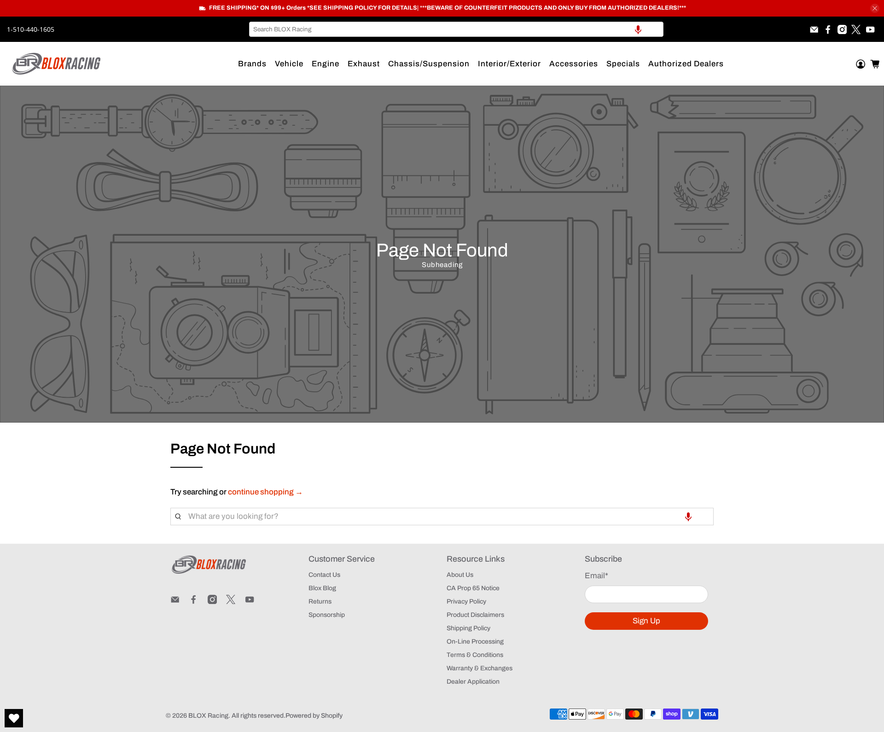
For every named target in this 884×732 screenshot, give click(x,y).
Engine (325, 63)
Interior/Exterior (509, 63)
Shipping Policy (468, 628)
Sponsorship (326, 614)
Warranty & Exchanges (479, 668)
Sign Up (646, 620)
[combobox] (456, 29)
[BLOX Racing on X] (856, 29)
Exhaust (364, 63)
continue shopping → (265, 492)
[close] (874, 8)
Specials (623, 63)
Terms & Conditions (475, 654)
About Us (460, 574)
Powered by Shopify (314, 715)
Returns (320, 601)
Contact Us (324, 574)
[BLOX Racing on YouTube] (870, 29)
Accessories (573, 63)
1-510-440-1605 (30, 29)
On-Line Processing (475, 641)
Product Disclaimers (475, 614)
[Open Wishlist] (14, 718)
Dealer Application (473, 681)
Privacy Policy (466, 601)
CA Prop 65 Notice (473, 588)
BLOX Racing (208, 715)
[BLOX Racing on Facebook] (827, 29)
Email (596, 575)
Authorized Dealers (686, 63)
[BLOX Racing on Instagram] (842, 29)
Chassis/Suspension (429, 63)
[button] (638, 29)
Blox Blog (322, 588)
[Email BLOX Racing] (814, 29)
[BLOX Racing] (57, 64)
